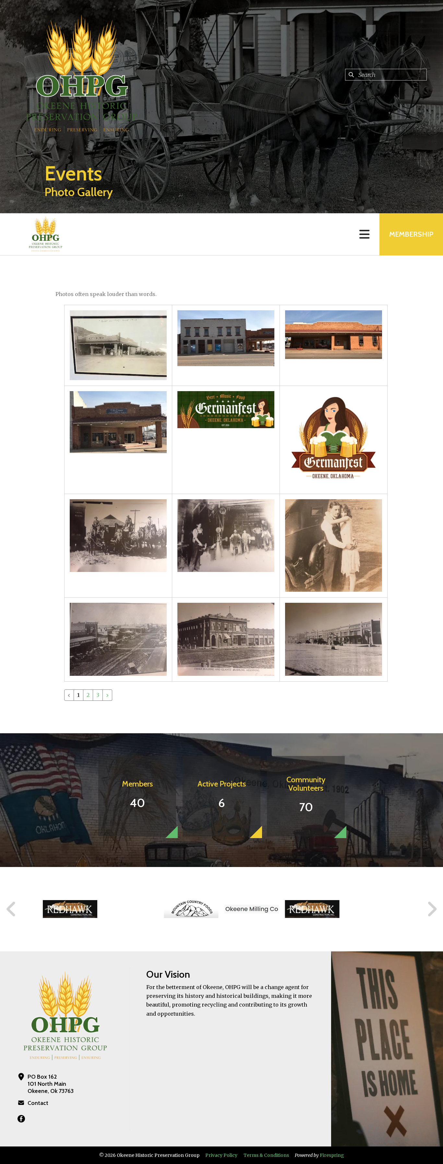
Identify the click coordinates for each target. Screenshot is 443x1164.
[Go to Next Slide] (432, 909)
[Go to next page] (107, 695)
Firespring (332, 1155)
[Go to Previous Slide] (11, 909)
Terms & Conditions (266, 1155)
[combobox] (386, 74)
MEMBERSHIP (411, 234)
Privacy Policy (221, 1155)
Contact (38, 1103)
